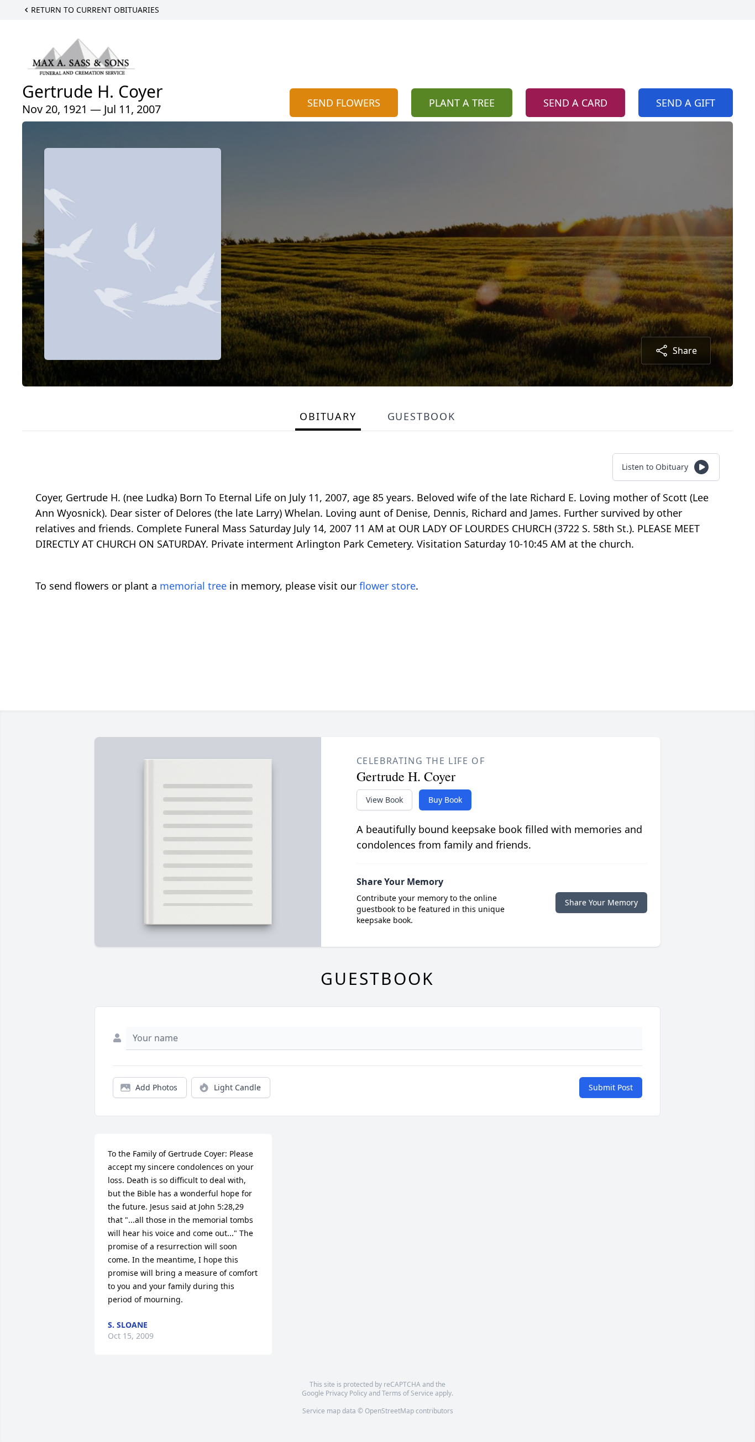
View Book (384, 799)
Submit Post (611, 1087)
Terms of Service (407, 1393)
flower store (387, 585)
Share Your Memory (601, 902)
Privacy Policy (346, 1393)
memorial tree (193, 585)
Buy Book (445, 799)
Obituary (328, 416)
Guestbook (421, 416)
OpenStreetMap (389, 1411)
